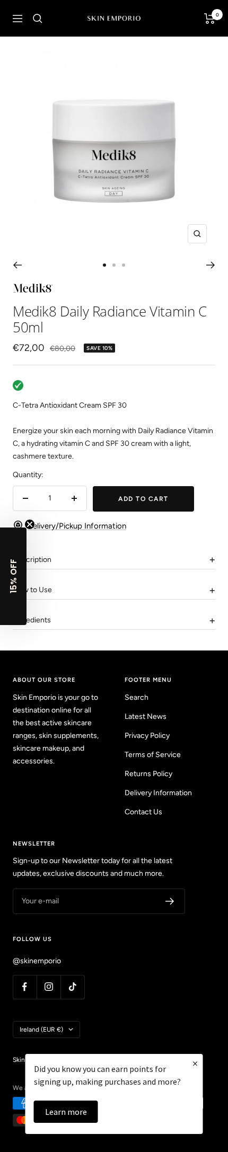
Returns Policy (148, 773)
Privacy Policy (147, 735)
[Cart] (209, 18)
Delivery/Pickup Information (77, 526)
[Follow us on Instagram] (48, 987)
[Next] (210, 265)
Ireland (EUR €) (41, 1029)
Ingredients (32, 620)
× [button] (195, 1063)
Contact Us (143, 811)
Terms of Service (153, 754)
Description (32, 559)
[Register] (169, 901)
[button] (13, 576)
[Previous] (17, 265)
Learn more (66, 1111)
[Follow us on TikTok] (72, 987)
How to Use (32, 589)
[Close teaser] (29, 524)
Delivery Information (158, 792)
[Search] (37, 18)
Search (136, 697)
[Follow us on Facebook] (25, 987)
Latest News (145, 716)
